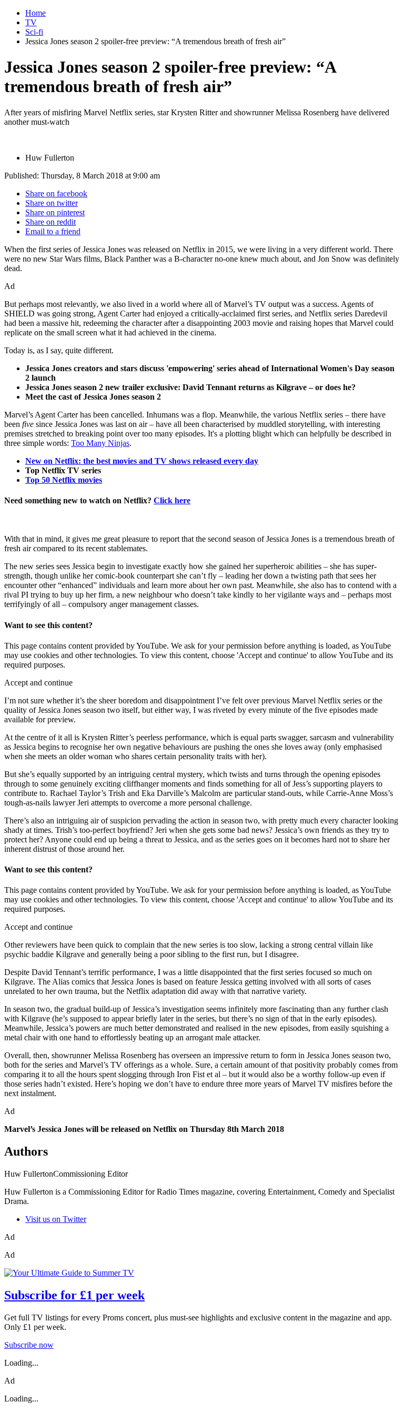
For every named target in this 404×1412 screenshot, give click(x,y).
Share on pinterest (55, 212)
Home (35, 12)
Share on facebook (56, 193)
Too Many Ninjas (100, 443)
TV (31, 22)
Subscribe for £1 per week (74, 1295)
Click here (172, 500)
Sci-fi (34, 31)
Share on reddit (50, 221)
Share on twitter (51, 202)
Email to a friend (52, 231)
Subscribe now (29, 1344)
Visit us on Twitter (55, 1219)
